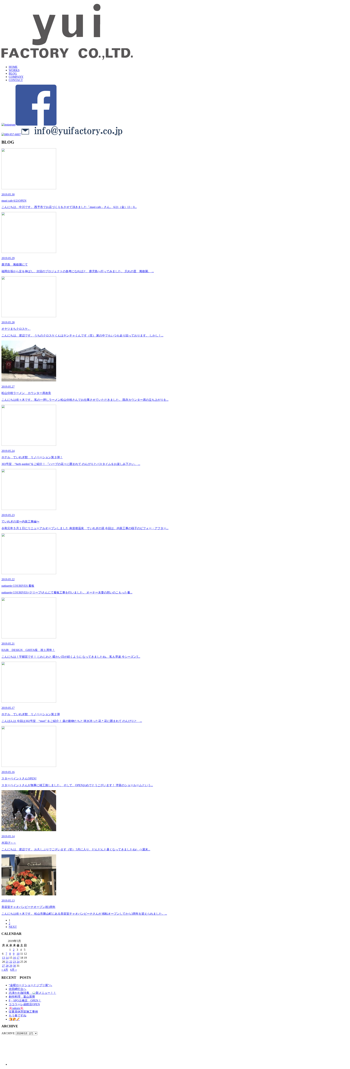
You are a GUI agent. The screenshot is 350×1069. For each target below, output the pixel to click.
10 (18, 953)
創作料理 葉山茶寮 (22, 996)
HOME (13, 66)
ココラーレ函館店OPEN (24, 1004)
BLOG (13, 73)
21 (7, 961)
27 (3, 965)
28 (7, 965)
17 (18, 957)
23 (14, 961)
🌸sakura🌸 (16, 1008)
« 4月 (4, 969)
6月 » (13, 969)
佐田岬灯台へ (17, 989)
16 (14, 957)
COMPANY (16, 76)
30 (14, 965)
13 (3, 957)
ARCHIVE (8, 1033)
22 (10, 961)
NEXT (13, 926)
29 (10, 965)
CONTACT (16, 80)
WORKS (14, 70)
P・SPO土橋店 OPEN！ (25, 1000)
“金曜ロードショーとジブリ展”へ (30, 985)
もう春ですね (17, 1015)
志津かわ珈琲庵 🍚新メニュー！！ (32, 992)
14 (7, 957)
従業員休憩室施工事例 (23, 1011)
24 (18, 961)
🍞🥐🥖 (14, 1019)
